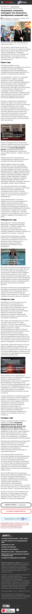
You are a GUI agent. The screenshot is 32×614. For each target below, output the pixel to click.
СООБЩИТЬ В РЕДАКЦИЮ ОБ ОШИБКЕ (13, 558)
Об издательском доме (9, 538)
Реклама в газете (21, 552)
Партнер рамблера (15, 605)
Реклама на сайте (7, 552)
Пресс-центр (23, 538)
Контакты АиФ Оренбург (10, 549)
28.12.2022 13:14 (5, 7)
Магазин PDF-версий (8, 547)
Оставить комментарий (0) (16, 511)
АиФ (25, 44)
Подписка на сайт (7, 544)
